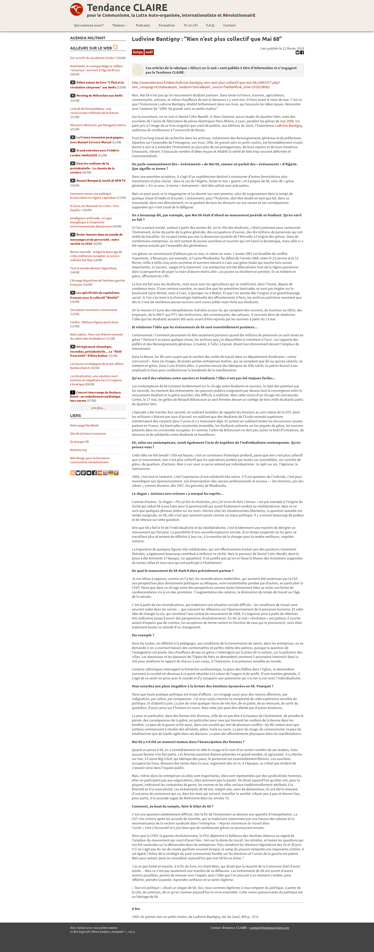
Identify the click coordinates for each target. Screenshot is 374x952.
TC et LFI (190, 25)
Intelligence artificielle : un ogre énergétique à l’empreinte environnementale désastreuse (91, 222)
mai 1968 (287, 121)
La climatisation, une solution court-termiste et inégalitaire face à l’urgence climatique (96, 380)
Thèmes (118, 25)
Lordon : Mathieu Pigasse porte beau (94, 322)
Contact (229, 25)
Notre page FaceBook (84, 425)
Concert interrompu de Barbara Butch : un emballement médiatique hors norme (95, 396)
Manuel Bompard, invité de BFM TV (100, 181)
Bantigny (138, 52)
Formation (167, 25)
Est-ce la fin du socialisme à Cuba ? (93, 58)
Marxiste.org (78, 450)
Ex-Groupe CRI (79, 442)
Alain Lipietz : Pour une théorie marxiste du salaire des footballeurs (96, 336)
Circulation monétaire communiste (93, 310)
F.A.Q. (210, 25)
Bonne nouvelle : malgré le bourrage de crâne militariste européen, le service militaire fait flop (96, 256)
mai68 (149, 52)
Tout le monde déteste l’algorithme (93, 268)
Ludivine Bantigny (288, 125)
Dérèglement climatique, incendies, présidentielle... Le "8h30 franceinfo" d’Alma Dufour (96, 351)
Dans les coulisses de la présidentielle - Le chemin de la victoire (92, 167)
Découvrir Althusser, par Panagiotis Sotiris (98, 125)
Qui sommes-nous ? (89, 25)
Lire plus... (98, 408)
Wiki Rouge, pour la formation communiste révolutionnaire (90, 460)
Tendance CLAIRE (127, 7)
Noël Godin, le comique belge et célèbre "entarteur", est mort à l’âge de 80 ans (96, 68)
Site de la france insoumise (88, 434)
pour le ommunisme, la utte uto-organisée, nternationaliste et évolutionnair (171, 15)
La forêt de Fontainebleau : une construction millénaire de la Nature (94, 111)
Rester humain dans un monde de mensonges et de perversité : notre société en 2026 (96, 239)
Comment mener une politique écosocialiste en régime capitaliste (93, 196)
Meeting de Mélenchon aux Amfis (99, 95)
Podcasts (143, 25)
